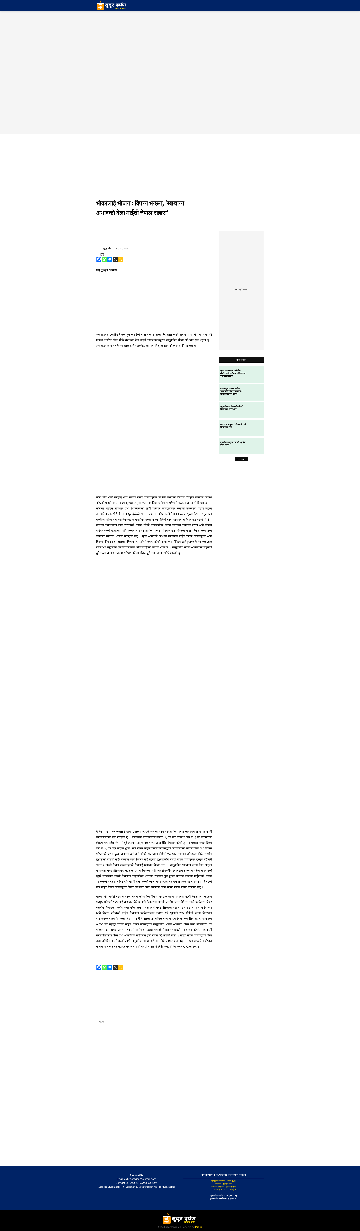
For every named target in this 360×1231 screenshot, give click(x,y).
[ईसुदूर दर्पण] (99, 248)
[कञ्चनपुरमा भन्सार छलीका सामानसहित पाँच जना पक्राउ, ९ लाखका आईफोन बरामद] (255, 392)
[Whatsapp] (104, 259)
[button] (241, 5)
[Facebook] (98, 259)
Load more (240, 459)
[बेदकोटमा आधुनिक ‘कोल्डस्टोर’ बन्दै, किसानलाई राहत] (255, 428)
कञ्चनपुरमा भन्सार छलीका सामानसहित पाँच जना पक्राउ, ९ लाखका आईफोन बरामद (231, 391)
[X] (115, 259)
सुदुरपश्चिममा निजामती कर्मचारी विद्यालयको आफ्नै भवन (231, 407)
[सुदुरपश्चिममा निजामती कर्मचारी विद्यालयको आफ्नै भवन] (255, 410)
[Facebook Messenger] (109, 259)
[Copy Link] (120, 259)
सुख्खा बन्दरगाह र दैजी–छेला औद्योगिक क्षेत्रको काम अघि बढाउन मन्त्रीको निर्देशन (233, 373)
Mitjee (198, 1226)
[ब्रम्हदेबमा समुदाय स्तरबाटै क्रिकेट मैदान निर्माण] (255, 446)
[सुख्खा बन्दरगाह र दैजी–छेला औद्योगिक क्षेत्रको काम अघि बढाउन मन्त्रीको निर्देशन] (255, 374)
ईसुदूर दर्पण (107, 248)
